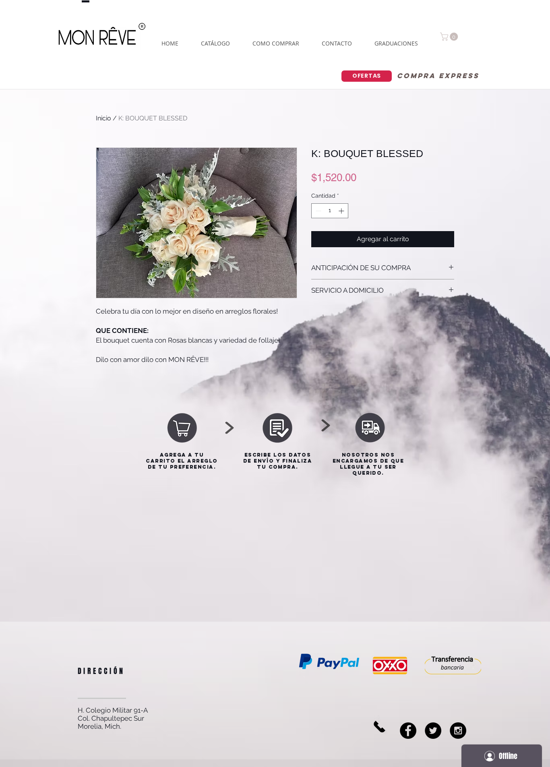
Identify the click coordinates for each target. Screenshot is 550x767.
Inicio (103, 118)
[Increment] (342, 211)
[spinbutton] (330, 211)
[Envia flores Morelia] (408, 730)
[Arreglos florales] (458, 730)
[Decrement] (317, 211)
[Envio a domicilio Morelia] (433, 730)
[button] (450, 37)
